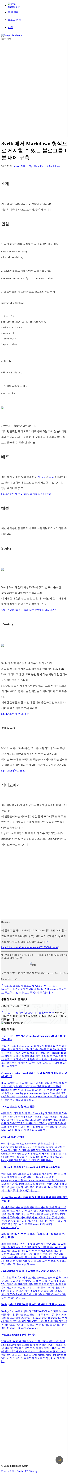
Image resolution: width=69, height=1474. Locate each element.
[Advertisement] (14, 88)
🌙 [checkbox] (59, 1460)
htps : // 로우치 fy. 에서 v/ (15, 713)
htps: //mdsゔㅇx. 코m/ (13, 770)
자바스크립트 (28, 166)
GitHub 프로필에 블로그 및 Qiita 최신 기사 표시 (31, 985)
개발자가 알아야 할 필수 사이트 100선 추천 (29, 1012)
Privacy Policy (8, 1471)
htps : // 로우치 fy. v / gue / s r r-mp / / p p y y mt (26, 494)
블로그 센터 (14, 19)
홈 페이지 (13, 12)
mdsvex (17, 166)
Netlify (41, 477)
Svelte (46, 166)
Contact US (23, 1471)
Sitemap (33, 1471)
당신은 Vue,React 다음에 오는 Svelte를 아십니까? (28, 609)
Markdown (54, 166)
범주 (10, 27)
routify (39, 166)
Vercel (52, 477)
